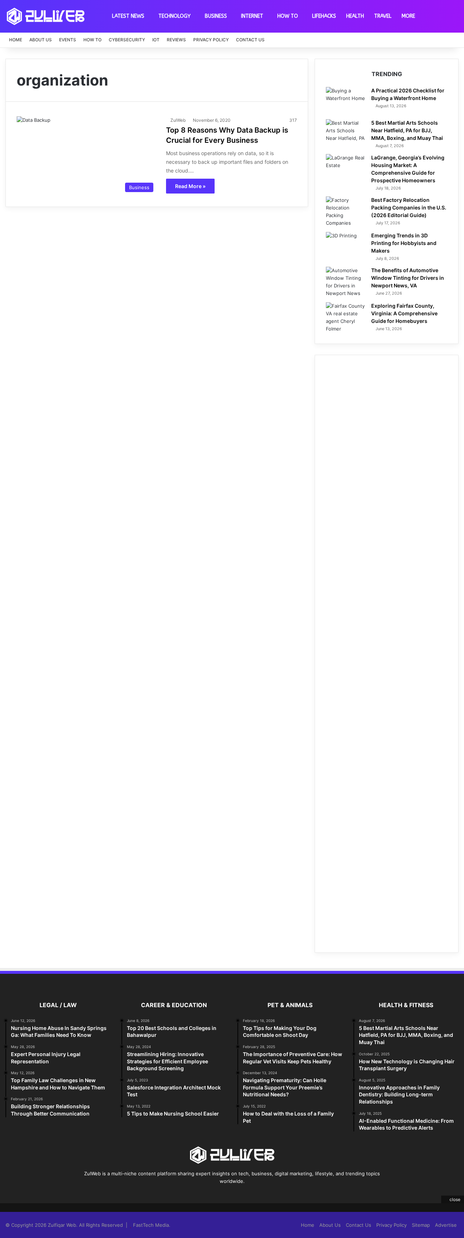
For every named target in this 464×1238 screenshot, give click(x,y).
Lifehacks (324, 16)
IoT (156, 39)
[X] (219, 1195)
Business (216, 16)
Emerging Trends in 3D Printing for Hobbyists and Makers (403, 243)
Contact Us (250, 39)
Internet (252, 16)
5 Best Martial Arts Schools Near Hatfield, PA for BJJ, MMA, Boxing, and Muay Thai (407, 130)
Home (15, 39)
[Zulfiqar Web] (45, 16)
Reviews (176, 39)
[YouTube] (236, 1195)
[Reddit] (245, 1195)
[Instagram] (253, 1195)
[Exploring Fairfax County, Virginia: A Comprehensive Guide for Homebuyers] (346, 317)
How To (287, 16)
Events (67, 39)
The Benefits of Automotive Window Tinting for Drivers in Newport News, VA (407, 277)
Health (355, 16)
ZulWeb (178, 120)
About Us (40, 39)
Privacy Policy (211, 39)
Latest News (128, 16)
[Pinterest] (227, 1195)
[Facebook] (210, 1195)
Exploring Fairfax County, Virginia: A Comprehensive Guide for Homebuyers (404, 313)
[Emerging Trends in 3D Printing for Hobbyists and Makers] (346, 245)
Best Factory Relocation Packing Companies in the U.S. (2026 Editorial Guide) (408, 207)
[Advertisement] (386, 654)
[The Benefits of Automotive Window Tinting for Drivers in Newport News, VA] (346, 282)
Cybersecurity (127, 39)
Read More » (190, 186)
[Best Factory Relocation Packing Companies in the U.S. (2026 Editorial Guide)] (346, 211)
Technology (174, 16)
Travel (383, 16)
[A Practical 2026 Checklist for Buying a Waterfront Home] (346, 100)
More (408, 16)
